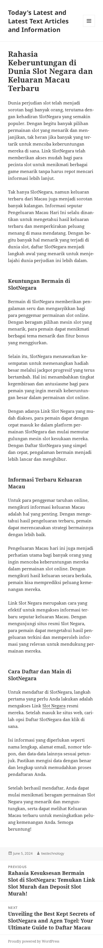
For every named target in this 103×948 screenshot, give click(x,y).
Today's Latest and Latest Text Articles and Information (38, 21)
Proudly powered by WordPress (33, 941)
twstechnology (52, 853)
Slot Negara (54, 706)
